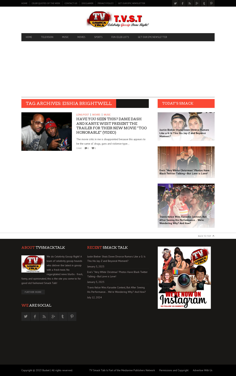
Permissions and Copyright (173, 370)
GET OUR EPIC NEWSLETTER (131, 3)
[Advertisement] (118, 71)
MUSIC (65, 37)
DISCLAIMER (87, 3)
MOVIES (81, 37)
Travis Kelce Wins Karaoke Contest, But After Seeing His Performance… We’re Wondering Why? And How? (116, 290)
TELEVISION (47, 37)
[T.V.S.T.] (118, 20)
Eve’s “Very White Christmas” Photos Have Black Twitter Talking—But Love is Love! (117, 274)
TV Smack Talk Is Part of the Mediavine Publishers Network (122, 370)
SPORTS (98, 37)
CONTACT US (71, 3)
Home (24, 3)
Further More (33, 292)
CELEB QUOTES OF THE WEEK (46, 3)
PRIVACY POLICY (106, 3)
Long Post (82, 114)
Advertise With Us (202, 370)
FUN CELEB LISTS (120, 37)
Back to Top (204, 236)
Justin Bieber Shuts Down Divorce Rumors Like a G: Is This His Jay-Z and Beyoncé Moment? (116, 259)
